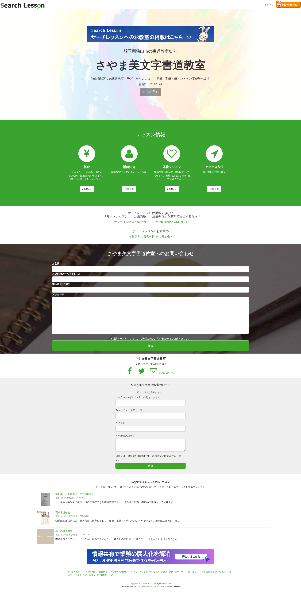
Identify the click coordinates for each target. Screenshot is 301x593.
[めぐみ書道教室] (45, 536)
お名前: (56, 263)
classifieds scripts (156, 586)
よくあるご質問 (160, 572)
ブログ (110, 575)
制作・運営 (174, 572)
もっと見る (150, 92)
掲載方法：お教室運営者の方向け (113, 572)
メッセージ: (58, 294)
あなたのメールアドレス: (66, 273)
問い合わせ (102, 575)
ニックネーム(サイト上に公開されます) (137, 397)
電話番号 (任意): (61, 284)
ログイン (268, 5)
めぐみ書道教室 (63, 531)
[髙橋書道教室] (45, 518)
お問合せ (87, 189)
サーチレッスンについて (140, 572)
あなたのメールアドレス (128, 410)
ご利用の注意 (73, 572)
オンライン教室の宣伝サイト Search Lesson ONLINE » (150, 222)
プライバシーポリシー (190, 572)
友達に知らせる (166, 372)
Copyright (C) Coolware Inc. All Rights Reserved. (150, 584)
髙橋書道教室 (62, 512)
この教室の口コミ (125, 436)
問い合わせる (288, 4)
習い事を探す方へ (89, 572)
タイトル (120, 423)
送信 (150, 345)
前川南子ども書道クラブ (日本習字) (74, 494)
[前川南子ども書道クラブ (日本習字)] (45, 499)
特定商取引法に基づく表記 (213, 572)
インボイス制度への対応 (84, 575)
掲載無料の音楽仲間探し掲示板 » (150, 236)
